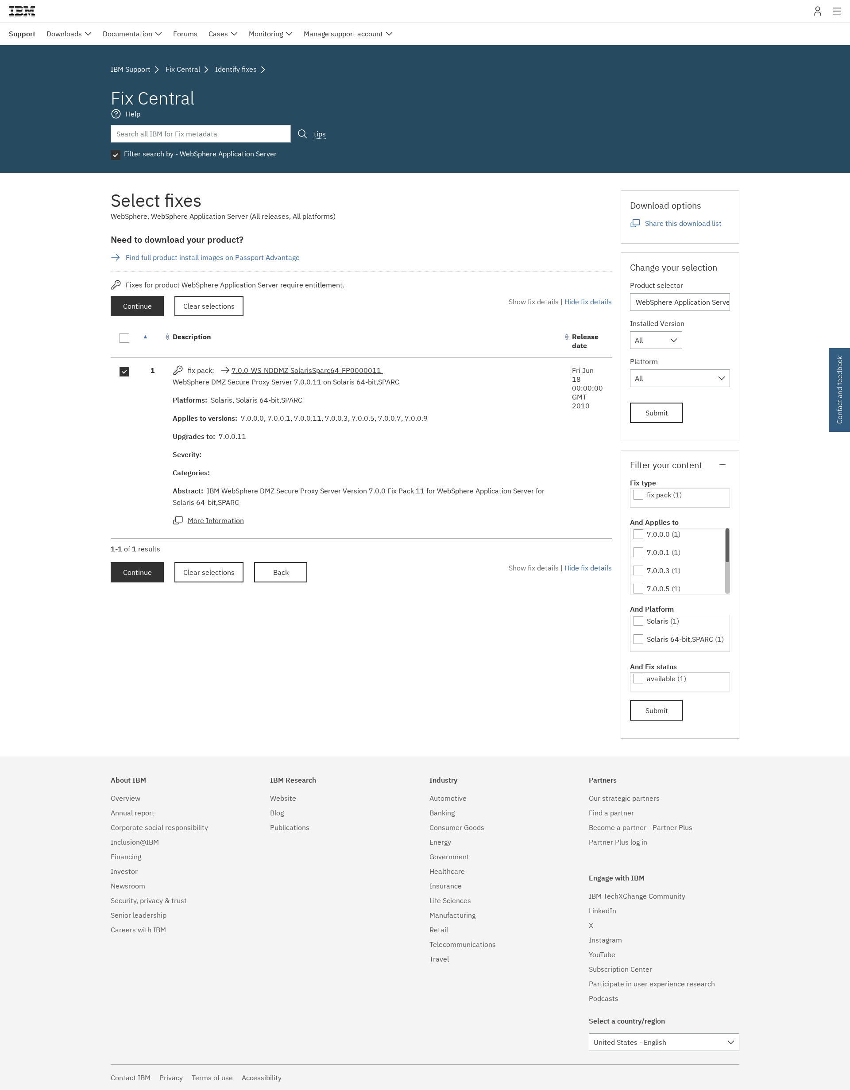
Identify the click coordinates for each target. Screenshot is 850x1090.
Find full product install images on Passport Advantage (213, 257)
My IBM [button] (818, 14)
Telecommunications (462, 944)
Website (283, 798)
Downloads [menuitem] (64, 33)
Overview (125, 798)
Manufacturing (452, 915)
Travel (439, 958)
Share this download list (683, 223)
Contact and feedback (839, 390)
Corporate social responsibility (159, 827)
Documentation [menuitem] (127, 33)
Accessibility (262, 1077)
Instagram (605, 939)
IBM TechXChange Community (637, 896)
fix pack (659, 494)
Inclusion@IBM (135, 842)
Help (133, 113)
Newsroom (128, 885)
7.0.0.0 (658, 534)
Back (281, 572)
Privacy (171, 1077)
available (661, 678)
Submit (656, 412)
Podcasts (603, 998)
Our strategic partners (624, 798)
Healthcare (447, 871)
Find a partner (611, 812)
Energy (440, 842)
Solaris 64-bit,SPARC (680, 639)
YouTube (602, 954)
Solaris (657, 621)
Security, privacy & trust (149, 900)
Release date (585, 341)
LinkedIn (602, 910)
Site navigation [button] (837, 15)
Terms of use (212, 1077)
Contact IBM (131, 1077)
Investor (124, 871)
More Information (216, 520)
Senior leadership (138, 915)
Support (22, 33)
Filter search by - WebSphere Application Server (200, 153)
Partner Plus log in (618, 842)
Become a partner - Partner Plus (640, 827)
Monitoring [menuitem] (266, 33)
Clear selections (209, 306)
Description (192, 336)
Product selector (656, 285)
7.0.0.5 (658, 588)
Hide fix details (588, 301)
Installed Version (657, 323)
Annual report (133, 812)
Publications (289, 827)
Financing (126, 856)
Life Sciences (450, 900)
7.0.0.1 (658, 552)
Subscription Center (620, 969)
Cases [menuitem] (218, 33)
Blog (277, 812)
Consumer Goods (456, 827)
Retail (438, 929)
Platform (644, 361)
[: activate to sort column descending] (153, 341)
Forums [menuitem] (185, 33)
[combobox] (656, 340)
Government (449, 856)
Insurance (445, 885)
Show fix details (534, 301)
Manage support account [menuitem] (343, 33)
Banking (442, 812)
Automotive (448, 798)
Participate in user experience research (652, 983)
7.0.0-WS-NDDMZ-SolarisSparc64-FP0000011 (307, 370)
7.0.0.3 (658, 570)
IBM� (22, 11)
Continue (137, 306)
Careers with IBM (138, 929)
